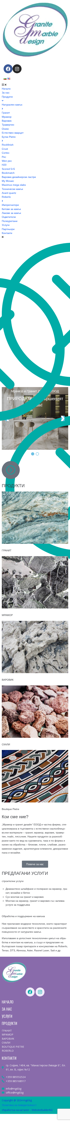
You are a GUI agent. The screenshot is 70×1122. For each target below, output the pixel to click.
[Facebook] (8, 68)
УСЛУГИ (7, 1016)
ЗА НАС (7, 1009)
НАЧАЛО (7, 1001)
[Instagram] (17, 68)
